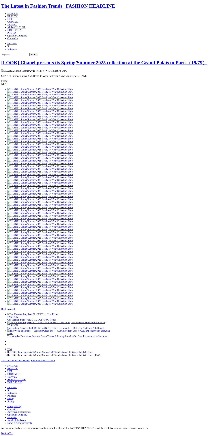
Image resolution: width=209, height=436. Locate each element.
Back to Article (8, 309)
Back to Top (7, 433)
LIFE (10, 19)
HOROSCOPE (14, 30)
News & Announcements (19, 423)
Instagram (12, 49)
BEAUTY (12, 16)
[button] (104, 81)
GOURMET (13, 21)
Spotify (10, 401)
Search (34, 54)
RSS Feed (12, 417)
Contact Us (12, 38)
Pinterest (11, 395)
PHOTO (11, 33)
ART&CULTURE (16, 27)
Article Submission (16, 420)
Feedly (10, 398)
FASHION (12, 13)
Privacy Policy (14, 406)
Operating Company (17, 35)
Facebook (12, 43)
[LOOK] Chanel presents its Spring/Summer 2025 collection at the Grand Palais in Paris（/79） (104, 62)
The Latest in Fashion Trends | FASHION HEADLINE (58, 6)
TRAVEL (12, 24)
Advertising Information (19, 412)
